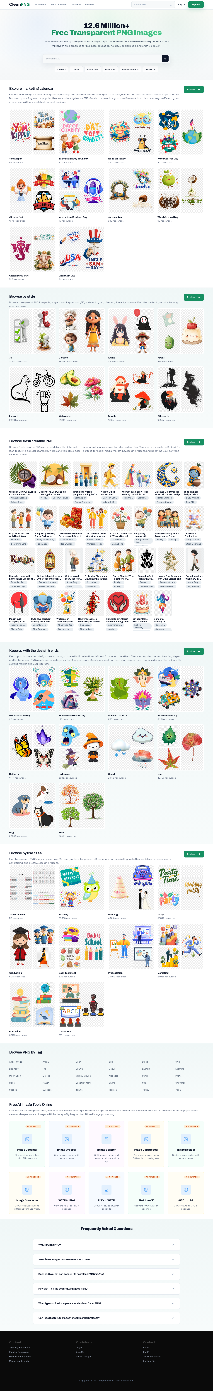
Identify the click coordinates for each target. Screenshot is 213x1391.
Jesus (112, 1068)
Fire (44, 1068)
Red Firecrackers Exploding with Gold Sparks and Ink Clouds (90, 621)
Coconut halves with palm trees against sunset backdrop (52, 494)
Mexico (46, 1075)
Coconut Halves (60, 497)
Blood (145, 1061)
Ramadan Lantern (47, 582)
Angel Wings (15, 1061)
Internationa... (94, 539)
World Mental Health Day (72, 715)
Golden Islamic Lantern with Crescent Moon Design (49, 579)
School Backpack (130, 69)
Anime (111, 357)
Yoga (178, 1089)
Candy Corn (92, 69)
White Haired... (71, 587)
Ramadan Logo (18, 586)
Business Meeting (167, 715)
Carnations (117, 544)
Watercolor (65, 416)
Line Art (13, 416)
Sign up (196, 4)
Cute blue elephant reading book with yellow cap (41, 621)
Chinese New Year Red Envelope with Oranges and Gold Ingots (71, 536)
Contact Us (149, 1361)
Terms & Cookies (152, 1356)
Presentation (115, 973)
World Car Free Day (167, 158)
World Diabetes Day (19, 715)
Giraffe (79, 1068)
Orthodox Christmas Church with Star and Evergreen (96, 579)
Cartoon (63, 357)
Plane (12, 1082)
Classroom (65, 1031)
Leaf (159, 774)
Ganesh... (144, 582)
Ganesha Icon (146, 586)
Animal (46, 1061)
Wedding (113, 914)
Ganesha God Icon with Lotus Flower (146, 579)
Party (160, 914)
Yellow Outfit (109, 502)
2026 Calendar (17, 914)
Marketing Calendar (19, 1361)
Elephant (14, 1068)
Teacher (76, 4)
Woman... (142, 497)
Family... (161, 539)
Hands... (112, 629)
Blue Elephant (40, 629)
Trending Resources (19, 1347)
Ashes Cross (17, 502)
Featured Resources (20, 1356)
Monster (113, 1075)
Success (47, 1089)
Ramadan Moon (164, 497)
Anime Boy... (73, 582)
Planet (46, 1082)
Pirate (178, 1075)
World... (44, 497)
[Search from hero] (165, 58)
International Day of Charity (73, 158)
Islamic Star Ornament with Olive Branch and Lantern (170, 579)
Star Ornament (167, 586)
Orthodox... (92, 582)
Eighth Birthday (138, 626)
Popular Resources (19, 1352)
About (146, 1347)
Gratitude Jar (65, 625)
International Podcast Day (73, 217)
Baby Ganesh (192, 539)
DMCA (146, 1352)
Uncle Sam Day (67, 275)
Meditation (15, 1075)
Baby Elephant (193, 544)
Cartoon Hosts (94, 544)
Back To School (67, 973)
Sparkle (13, 1089)
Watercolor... (64, 629)
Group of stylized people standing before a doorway (85, 494)
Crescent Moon (164, 502)
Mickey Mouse (83, 1075)
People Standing (83, 502)
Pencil (145, 1075)
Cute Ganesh (39, 625)
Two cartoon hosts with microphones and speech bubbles (96, 536)
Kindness (15, 539)
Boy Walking (193, 586)
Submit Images (84, 1356)
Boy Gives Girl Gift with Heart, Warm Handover (19, 536)
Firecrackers (86, 629)
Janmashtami (115, 217)
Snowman (180, 1082)
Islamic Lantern (46, 586)
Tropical (113, 1089)
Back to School (58, 4)
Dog (11, 832)
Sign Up (80, 1352)
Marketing (162, 973)
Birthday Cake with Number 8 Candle (140, 621)
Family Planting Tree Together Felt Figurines (123, 579)
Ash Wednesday (19, 497)
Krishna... (128, 497)
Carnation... (118, 539)
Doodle (112, 416)
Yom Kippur (15, 158)
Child (177, 1061)
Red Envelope (67, 544)
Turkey (145, 1089)
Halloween (40, 4)
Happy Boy (42, 544)
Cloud (111, 774)
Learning (179, 1068)
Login (79, 1347)
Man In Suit (16, 629)
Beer (78, 1061)
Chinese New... (68, 539)
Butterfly (14, 774)
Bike (111, 1061)
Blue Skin (190, 502)
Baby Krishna (192, 497)
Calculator (150, 69)
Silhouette (163, 416)
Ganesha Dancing (159, 630)
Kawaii (161, 357)
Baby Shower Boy (45, 539)
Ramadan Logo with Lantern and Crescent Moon (21, 579)
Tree (61, 832)
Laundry (146, 1068)
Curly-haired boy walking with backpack (194, 579)
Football (89, 4)
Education (14, 1031)
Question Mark (83, 1082)
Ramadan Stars (167, 582)
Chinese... (85, 625)
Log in (181, 4)
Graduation (15, 973)
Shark (112, 1082)
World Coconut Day (167, 217)
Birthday (63, 914)
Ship (144, 1082)
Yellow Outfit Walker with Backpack (108, 494)
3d (10, 357)
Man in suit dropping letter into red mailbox (17, 621)
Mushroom (110, 69)
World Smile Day (116, 158)
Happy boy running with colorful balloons (143, 536)
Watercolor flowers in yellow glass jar (65, 621)
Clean (19, 4)
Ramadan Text (18, 582)
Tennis (79, 1089)
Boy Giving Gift (18, 544)
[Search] (171, 4)
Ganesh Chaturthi (19, 275)
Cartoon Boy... (110, 497)
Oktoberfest (16, 217)
